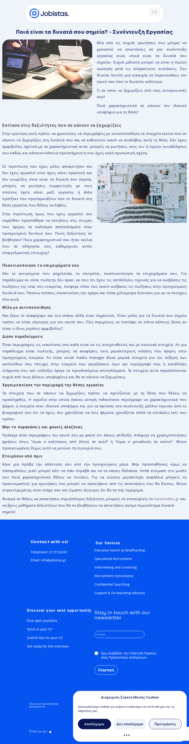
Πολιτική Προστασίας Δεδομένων (44, 705)
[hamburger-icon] (154, 12)
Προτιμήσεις (165, 724)
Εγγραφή (106, 670)
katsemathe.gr (167, 498)
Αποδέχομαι (94, 724)
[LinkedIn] (50, 731)
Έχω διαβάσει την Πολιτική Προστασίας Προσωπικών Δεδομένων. (129, 655)
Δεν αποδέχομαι (129, 724)
